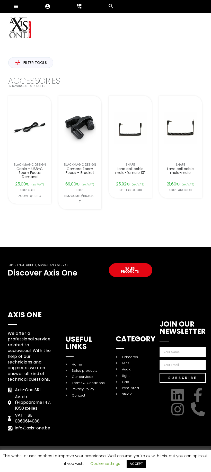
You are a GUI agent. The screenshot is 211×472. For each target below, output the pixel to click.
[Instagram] (178, 409)
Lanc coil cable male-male (180, 171)
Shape (130, 165)
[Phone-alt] (199, 409)
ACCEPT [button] (136, 463)
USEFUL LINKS (79, 342)
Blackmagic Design (30, 165)
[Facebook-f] (199, 395)
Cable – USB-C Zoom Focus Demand (29, 173)
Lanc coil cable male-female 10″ (130, 171)
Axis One (25, 315)
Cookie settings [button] (105, 463)
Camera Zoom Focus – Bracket (80, 171)
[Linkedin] (178, 395)
